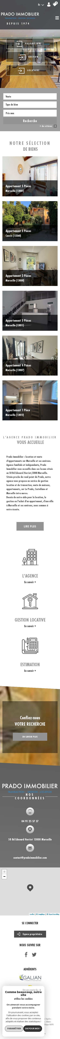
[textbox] (30, 104)
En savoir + (30, 582)
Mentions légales (44, 1019)
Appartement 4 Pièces (18, 367)
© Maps (40, 914)
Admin (48, 1021)
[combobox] (30, 96)
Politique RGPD (48, 1024)
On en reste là (30, 989)
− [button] (4, 877)
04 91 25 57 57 (30, 821)
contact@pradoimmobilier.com (30, 857)
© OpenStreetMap (53, 914)
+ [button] (4, 872)
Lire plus (30, 526)
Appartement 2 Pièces (18, 277)
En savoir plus (30, 736)
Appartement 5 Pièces (18, 188)
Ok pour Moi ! (32, 1028)
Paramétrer (14, 1028)
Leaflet (32, 914)
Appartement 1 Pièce (18, 412)
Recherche (30, 120)
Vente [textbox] (8, 96)
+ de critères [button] (48, 126)
